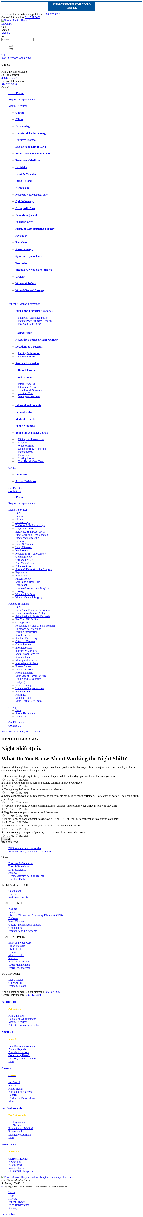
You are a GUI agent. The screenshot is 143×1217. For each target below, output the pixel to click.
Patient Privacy (16, 1201)
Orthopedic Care (24, 559)
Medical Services (17, 105)
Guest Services (23, 644)
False (23, 779)
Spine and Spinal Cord (27, 581)
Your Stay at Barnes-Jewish (30, 675)
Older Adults (15, 982)
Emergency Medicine (27, 537)
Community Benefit (19, 1055)
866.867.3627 (52, 14)
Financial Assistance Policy (33, 317)
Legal (11, 1195)
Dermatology (22, 522)
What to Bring (26, 445)
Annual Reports (17, 1049)
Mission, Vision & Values (22, 1058)
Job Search (14, 1082)
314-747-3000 (33, 994)
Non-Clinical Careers (20, 1091)
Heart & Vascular (24, 544)
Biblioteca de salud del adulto (24, 848)
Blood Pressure (16, 945)
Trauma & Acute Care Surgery (32, 588)
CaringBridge (22, 622)
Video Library (16, 1168)
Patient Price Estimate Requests (35, 320)
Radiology (21, 575)
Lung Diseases (23, 547)
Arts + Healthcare (25, 713)
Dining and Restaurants (31, 439)
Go (3, 54)
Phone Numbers (24, 672)
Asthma (12, 908)
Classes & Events (18, 1158)
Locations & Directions (28, 628)
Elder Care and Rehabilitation (31, 534)
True (10, 779)
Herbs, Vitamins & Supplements (26, 875)
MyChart (6, 33)
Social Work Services (30, 390)
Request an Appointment (22, 99)
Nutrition (13, 958)
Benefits (12, 1094)
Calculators (14, 890)
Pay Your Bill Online (29, 323)
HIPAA (12, 1198)
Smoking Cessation (19, 961)
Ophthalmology (24, 556)
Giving (12, 467)
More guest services (29, 396)
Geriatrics (20, 541)
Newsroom (14, 1161)
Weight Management (19, 967)
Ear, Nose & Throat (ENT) (30, 531)
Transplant (21, 584)
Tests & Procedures (19, 866)
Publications (15, 1164)
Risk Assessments (18, 897)
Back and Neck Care (19, 942)
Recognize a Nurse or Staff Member (35, 625)
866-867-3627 (52, 991)
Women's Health (17, 985)
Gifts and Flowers (25, 641)
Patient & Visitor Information (24, 303)
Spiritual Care (25, 393)
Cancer (19, 515)
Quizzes (12, 893)
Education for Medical (20, 1128)
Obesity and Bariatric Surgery (24, 924)
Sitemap (12, 1208)
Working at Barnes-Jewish (22, 1098)
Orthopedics (15, 927)
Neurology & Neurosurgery (30, 553)
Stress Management (19, 964)
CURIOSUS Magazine (21, 1171)
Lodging (22, 442)
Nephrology (22, 550)
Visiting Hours (26, 458)
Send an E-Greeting (26, 638)
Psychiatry (21, 572)
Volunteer (20, 716)
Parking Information (29, 353)
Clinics (19, 519)
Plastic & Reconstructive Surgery (33, 569)
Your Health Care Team (31, 461)
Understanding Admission (32, 448)
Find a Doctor (16, 93)
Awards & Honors (18, 1052)
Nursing (12, 1085)
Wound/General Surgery (28, 597)
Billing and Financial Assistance (33, 609)
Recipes (12, 872)
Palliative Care (23, 566)
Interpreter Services (28, 386)
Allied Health (15, 1088)
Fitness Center (23, 666)
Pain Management (25, 562)
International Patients (26, 663)
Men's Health (15, 979)
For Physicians (16, 1122)
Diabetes (13, 918)
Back (18, 512)
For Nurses (14, 1125)
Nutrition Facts (16, 878)
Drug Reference (17, 869)
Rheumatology (23, 578)
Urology (20, 591)
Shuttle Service (26, 356)
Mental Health (16, 955)
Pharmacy (23, 455)
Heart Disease (16, 921)
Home (4, 731)
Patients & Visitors (18, 603)
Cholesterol (14, 948)
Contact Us (24, 57)
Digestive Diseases (25, 528)
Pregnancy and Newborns (22, 930)
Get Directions (9, 57)
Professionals (15, 1131)
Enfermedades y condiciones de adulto (29, 851)
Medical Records (24, 669)
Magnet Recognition (19, 1134)
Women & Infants (25, 594)
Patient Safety (25, 451)
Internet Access (26, 383)
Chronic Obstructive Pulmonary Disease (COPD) (35, 915)
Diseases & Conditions (20, 863)
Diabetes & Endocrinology (30, 525)
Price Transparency (18, 1204)
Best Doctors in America (21, 1045)
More (11, 1061)
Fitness (12, 952)
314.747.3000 (32, 17)
